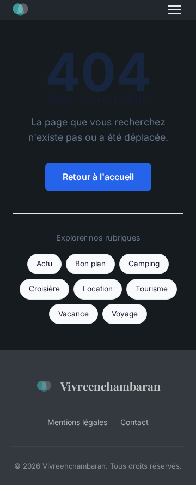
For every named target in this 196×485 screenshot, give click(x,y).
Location (98, 288)
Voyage (125, 313)
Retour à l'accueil (98, 176)
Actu (44, 263)
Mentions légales (77, 422)
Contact (134, 422)
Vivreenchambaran (110, 385)
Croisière (44, 288)
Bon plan (90, 263)
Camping (144, 263)
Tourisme (152, 288)
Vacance (73, 313)
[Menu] (174, 10)
